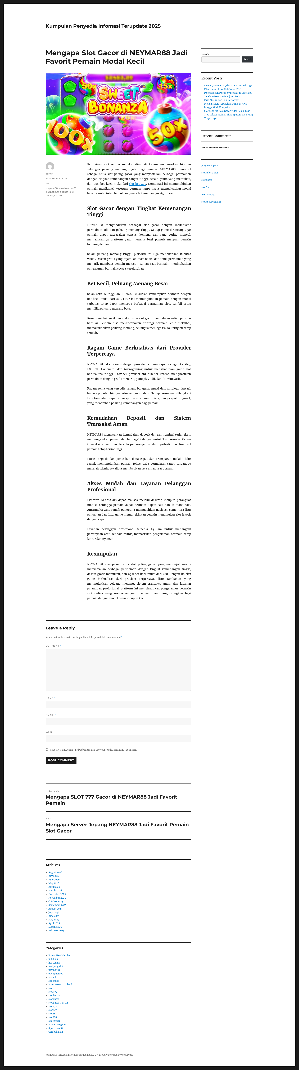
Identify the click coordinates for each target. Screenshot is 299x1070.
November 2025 (57, 897)
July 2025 (53, 912)
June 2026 (54, 879)
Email (51, 715)
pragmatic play (209, 165)
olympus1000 (55, 973)
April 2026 (54, 886)
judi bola (53, 959)
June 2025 (54, 916)
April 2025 (54, 923)
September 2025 (57, 905)
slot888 (52, 1017)
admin (49, 173)
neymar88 (54, 970)
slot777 (52, 1010)
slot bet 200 (137, 183)
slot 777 (52, 991)
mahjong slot (55, 966)
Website (51, 732)
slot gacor (53, 999)
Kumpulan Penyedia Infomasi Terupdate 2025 (103, 26)
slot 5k (205, 187)
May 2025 (53, 919)
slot (48, 183)
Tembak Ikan (55, 1031)
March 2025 (55, 926)
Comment (53, 645)
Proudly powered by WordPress (116, 1054)
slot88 (51, 1013)
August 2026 (55, 872)
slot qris (52, 1006)
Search (205, 54)
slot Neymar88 (54, 195)
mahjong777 (208, 194)
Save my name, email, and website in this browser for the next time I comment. (93, 749)
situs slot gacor (209, 172)
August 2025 (55, 908)
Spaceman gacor (57, 1024)
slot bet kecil (67, 191)
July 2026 (53, 876)
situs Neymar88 (67, 188)
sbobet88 (53, 980)
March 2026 (55, 890)
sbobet (52, 977)
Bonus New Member (59, 955)
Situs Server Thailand (60, 984)
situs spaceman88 (211, 201)
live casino (54, 962)
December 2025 (57, 894)
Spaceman (54, 1020)
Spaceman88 (55, 1028)
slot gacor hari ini (58, 1002)
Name (51, 698)
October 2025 (55, 901)
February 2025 (56, 930)
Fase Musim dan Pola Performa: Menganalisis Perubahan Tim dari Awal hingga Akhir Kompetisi (225, 104)
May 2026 (53, 883)
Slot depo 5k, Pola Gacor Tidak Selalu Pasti (227, 111)
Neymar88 (52, 188)
